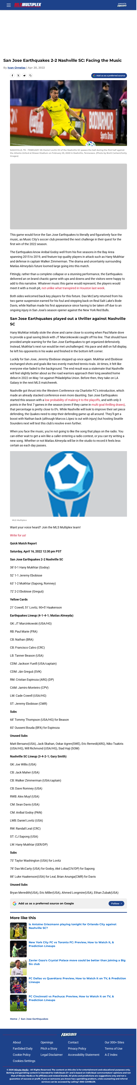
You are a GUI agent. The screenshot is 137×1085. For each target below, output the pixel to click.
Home (13, 1018)
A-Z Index (111, 1054)
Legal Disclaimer (52, 1054)
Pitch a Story (49, 1048)
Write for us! (18, 535)
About (17, 1042)
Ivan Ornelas (17, 67)
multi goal (98, 404)
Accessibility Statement (83, 1054)
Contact (73, 1042)
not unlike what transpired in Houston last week (73, 288)
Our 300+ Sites (114, 1042)
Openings (47, 1042)
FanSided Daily (23, 1048)
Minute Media (21, 1069)
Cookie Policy (22, 1054)
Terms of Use (113, 1048)
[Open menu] (9, 5)
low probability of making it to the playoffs (72, 400)
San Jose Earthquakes (34, 1018)
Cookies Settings (24, 1061)
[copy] (30, 75)
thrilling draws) (115, 404)
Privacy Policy (77, 1048)
